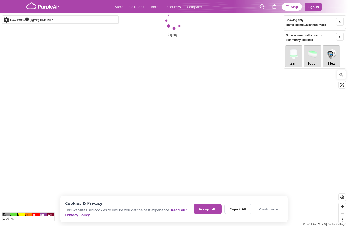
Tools (154, 6)
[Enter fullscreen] (342, 84)
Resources (173, 6)
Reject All (237, 209)
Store (119, 6)
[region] (174, 119)
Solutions (136, 6)
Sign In (313, 6)
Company (194, 6)
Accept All (208, 209)
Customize (268, 209)
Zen (293, 63)
